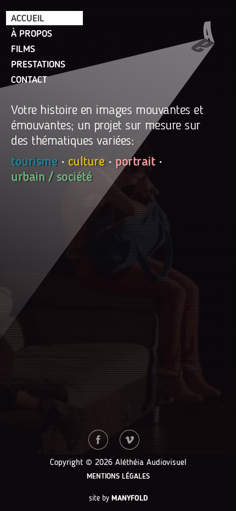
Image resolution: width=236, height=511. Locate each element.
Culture (86, 162)
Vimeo (129, 440)
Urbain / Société (51, 177)
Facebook (98, 440)
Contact (29, 80)
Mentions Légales (118, 476)
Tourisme (34, 162)
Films (23, 49)
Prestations (38, 65)
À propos (31, 34)
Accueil (27, 19)
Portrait (135, 162)
